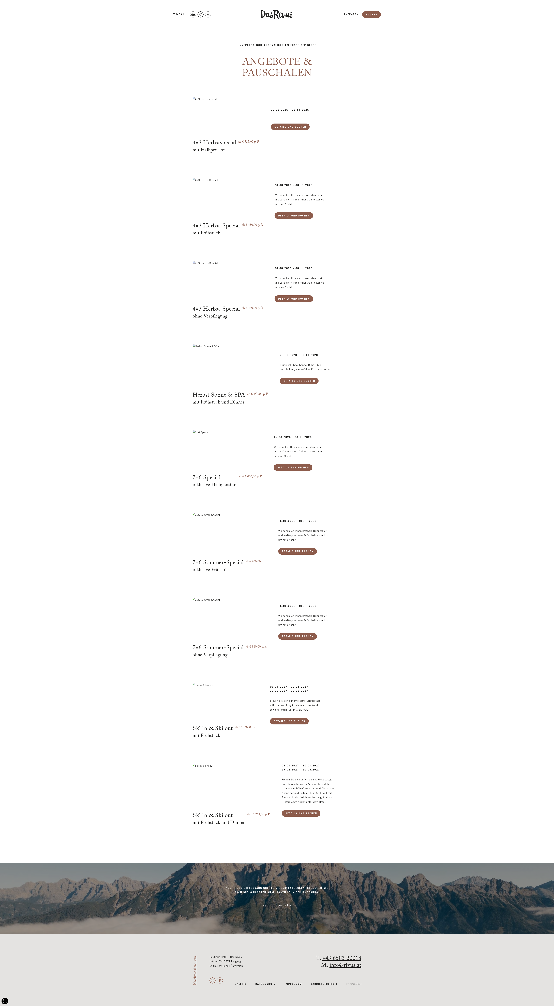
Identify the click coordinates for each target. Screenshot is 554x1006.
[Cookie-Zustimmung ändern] (4, 1001)
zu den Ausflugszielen (277, 905)
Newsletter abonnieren (195, 970)
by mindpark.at (353, 984)
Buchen (372, 14)
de (208, 14)
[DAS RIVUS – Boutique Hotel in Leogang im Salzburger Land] (277, 14)
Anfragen (351, 14)
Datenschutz (265, 984)
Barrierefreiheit (324, 984)
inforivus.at (345, 965)
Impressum (293, 984)
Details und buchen (290, 127)
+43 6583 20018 (341, 958)
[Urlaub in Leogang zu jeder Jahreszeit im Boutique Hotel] (193, 14)
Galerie (241, 984)
